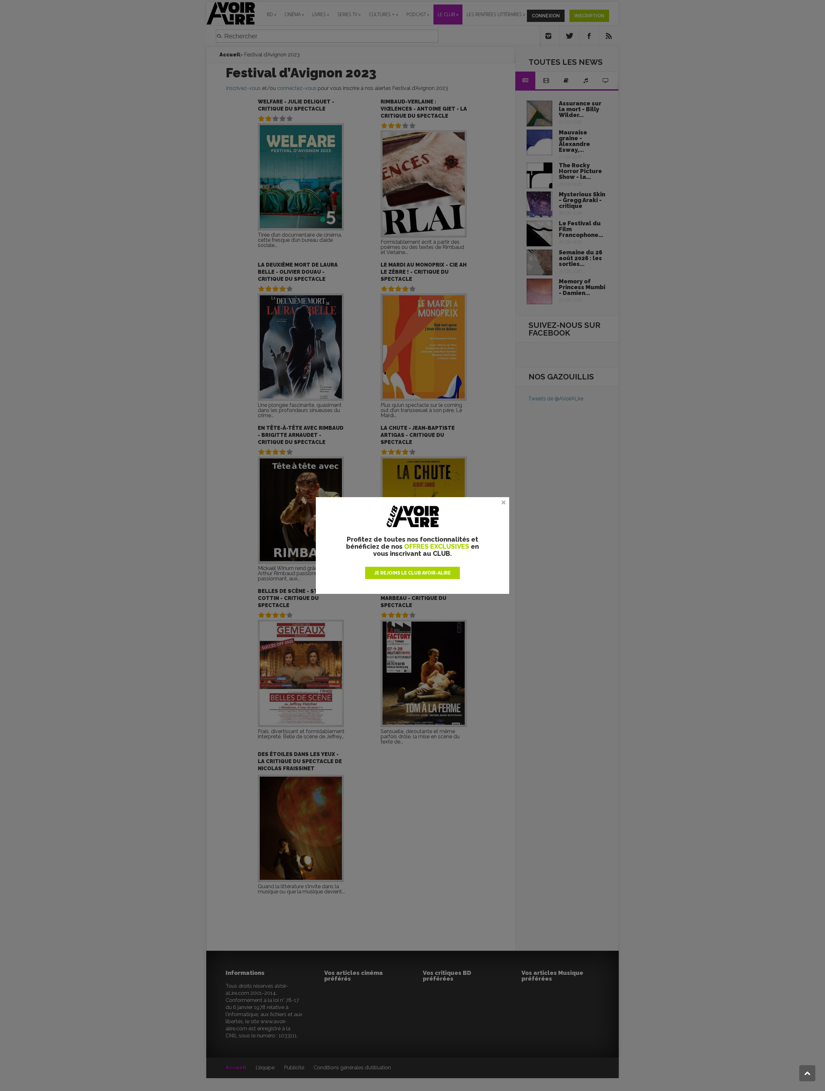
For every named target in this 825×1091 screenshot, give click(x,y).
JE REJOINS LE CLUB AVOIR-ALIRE (412, 572)
